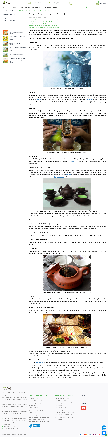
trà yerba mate (59, 177)
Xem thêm (14, 65)
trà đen (38, 99)
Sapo (25, 434)
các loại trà (39, 362)
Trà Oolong (69, 402)
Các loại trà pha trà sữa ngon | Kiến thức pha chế (41, 21)
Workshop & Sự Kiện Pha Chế (36, 410)
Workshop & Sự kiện (37, 7)
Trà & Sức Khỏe (68, 414)
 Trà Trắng (58, 400)
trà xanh (89, 99)
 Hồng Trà (58, 403)
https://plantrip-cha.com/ (10, 426)
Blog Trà (47, 7)
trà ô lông (71, 161)
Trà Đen (63, 403)
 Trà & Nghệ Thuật (60, 416)
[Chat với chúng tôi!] (104, 433)
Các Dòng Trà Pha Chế (34, 398)
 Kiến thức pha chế (33, 409)
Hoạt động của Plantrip (9, 23)
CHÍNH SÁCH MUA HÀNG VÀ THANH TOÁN (39, 417)
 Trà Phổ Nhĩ (58, 405)
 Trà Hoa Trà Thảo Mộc (61, 407)
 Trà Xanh (57, 402)
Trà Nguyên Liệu (14, 7)
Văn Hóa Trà (65, 410)
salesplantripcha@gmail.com (11, 428)
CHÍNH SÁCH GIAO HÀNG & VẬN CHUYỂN (39, 421)
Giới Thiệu (5, 7)
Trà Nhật (63, 402)
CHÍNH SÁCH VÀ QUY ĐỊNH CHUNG (38, 416)
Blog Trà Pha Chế (8, 18)
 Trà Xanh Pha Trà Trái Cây (36, 400)
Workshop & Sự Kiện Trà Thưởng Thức (65, 417)
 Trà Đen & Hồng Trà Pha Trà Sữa (37, 403)
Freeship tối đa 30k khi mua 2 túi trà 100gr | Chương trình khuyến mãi (45, 19)
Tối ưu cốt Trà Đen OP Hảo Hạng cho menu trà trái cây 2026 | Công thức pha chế (17, 60)
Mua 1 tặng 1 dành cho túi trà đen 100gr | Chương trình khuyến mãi (45, 27)
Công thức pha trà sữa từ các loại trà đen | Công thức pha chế (44, 23)
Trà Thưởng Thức (25, 7)
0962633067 (7, 424)
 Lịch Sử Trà (58, 410)
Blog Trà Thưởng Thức (9, 20)
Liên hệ (54, 7)
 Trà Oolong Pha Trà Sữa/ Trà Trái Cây (38, 402)
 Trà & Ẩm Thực (59, 414)
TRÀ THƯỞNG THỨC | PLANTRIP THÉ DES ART (67, 395)
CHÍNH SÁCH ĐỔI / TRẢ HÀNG (36, 419)
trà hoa (68, 174)
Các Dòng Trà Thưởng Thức (62, 398)
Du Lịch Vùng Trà (72, 412)
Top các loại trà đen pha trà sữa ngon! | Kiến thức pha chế (43, 25)
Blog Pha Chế (32, 405)
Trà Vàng (63, 400)
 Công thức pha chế (34, 407)
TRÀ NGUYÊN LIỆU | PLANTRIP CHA (38, 395)
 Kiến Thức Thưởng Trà (61, 412)
